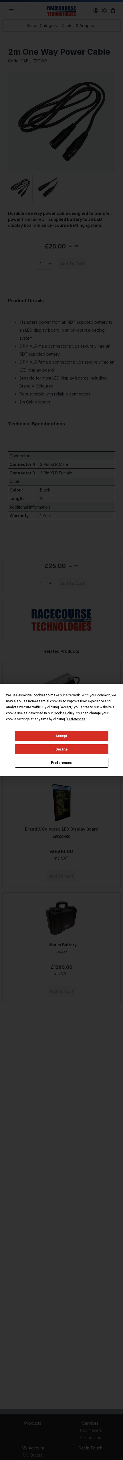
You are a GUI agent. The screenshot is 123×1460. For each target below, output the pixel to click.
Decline (61, 749)
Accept (61, 736)
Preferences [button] (76, 719)
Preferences (61, 763)
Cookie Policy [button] (64, 713)
